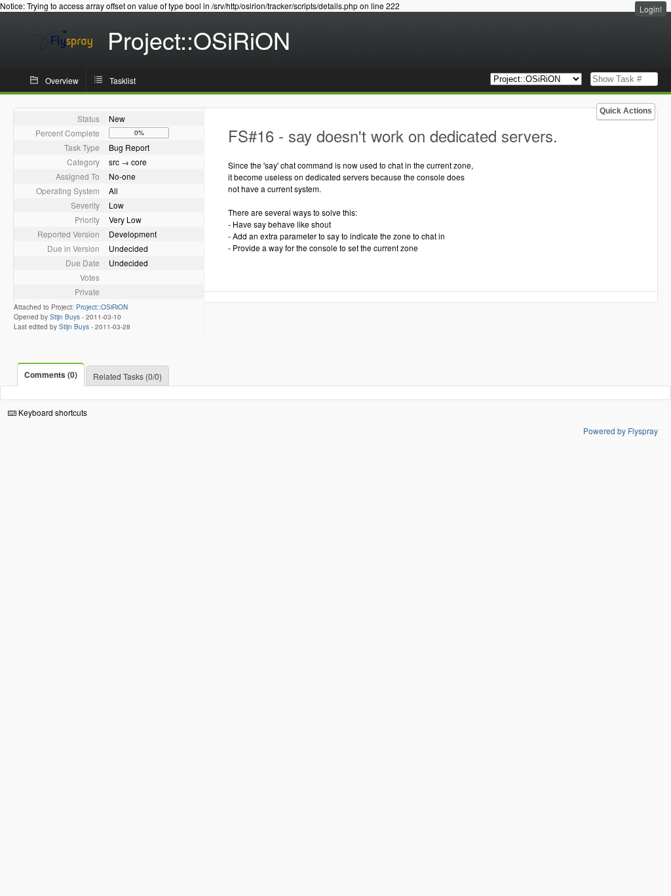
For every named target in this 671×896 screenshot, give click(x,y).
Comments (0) (50, 374)
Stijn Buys (65, 316)
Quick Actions (626, 110)
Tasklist (122, 80)
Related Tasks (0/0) (127, 376)
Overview (62, 80)
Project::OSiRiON (102, 307)
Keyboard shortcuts (51, 412)
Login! (651, 8)
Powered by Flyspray (620, 430)
